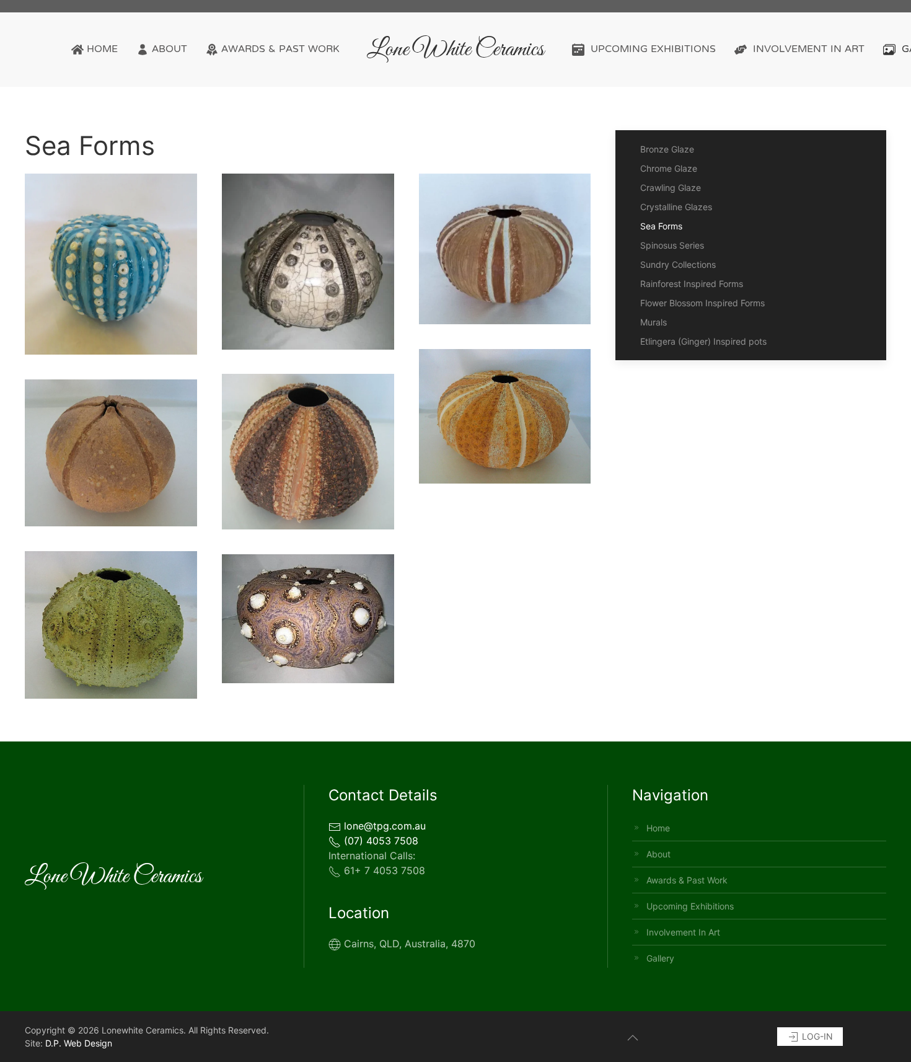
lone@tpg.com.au (383, 826)
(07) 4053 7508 (379, 840)
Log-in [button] (816, 1036)
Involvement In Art (809, 50)
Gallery (660, 958)
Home (102, 50)
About (169, 50)
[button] (111, 264)
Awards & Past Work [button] (280, 50)
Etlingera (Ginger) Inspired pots (703, 341)
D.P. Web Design (78, 1043)
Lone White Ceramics (455, 49)
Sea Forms (661, 226)
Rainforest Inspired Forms (691, 283)
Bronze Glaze (667, 149)
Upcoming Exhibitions (653, 50)
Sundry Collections (678, 264)
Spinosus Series (672, 245)
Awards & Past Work (687, 880)
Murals (653, 322)
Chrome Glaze (668, 168)
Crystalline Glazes (676, 206)
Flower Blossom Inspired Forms (702, 303)
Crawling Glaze (670, 187)
